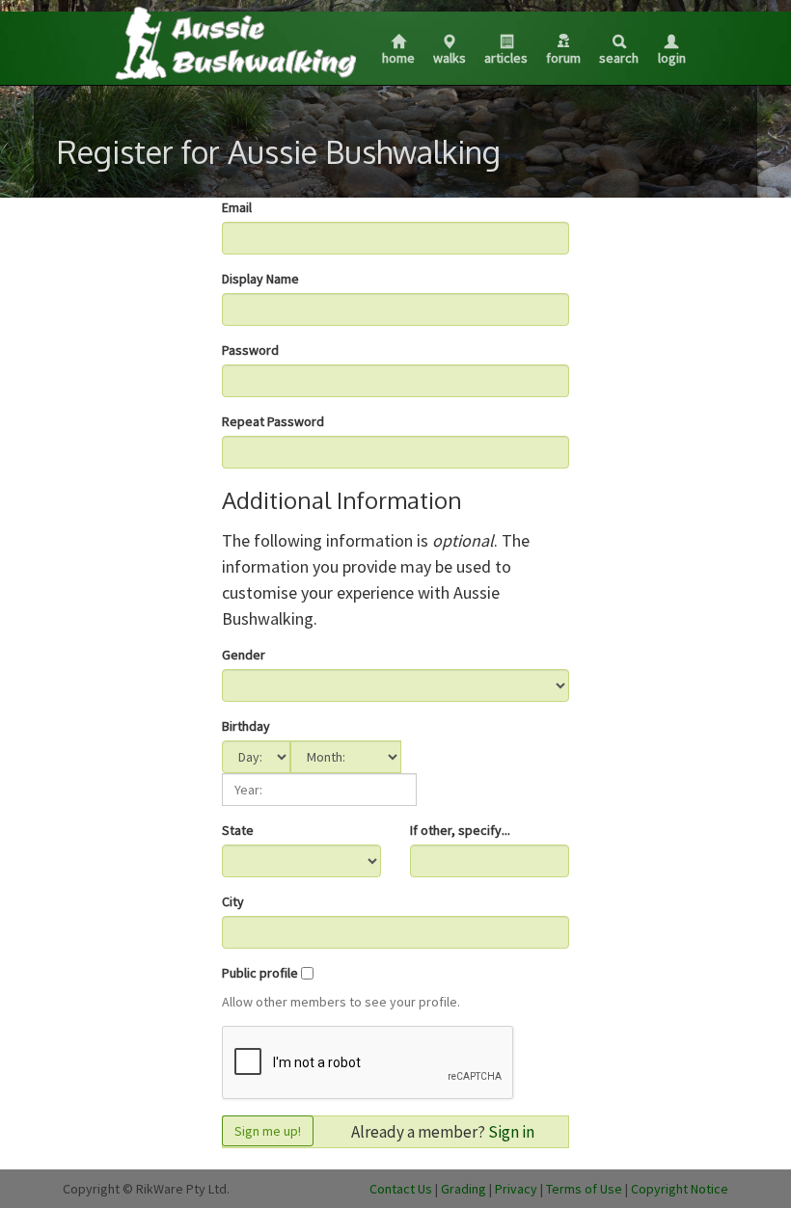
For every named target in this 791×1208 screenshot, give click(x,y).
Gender (243, 654)
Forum (563, 58)
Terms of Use (584, 1188)
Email (237, 207)
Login (672, 58)
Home (398, 58)
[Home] (234, 42)
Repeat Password (273, 421)
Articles (506, 58)
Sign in (511, 1131)
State (238, 830)
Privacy (516, 1188)
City (233, 901)
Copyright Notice (679, 1188)
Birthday (246, 726)
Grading (463, 1188)
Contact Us (400, 1188)
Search (619, 58)
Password (250, 350)
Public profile (260, 972)
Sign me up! (267, 1131)
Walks (449, 58)
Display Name (260, 278)
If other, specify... (460, 830)
